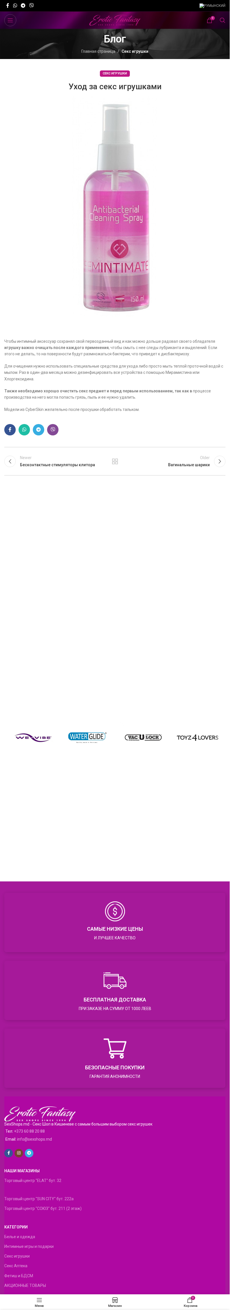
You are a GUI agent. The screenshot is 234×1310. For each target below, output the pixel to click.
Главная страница (98, 51)
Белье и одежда (19, 1236)
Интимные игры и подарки (29, 1246)
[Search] (222, 20)
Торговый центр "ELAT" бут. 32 (32, 1180)
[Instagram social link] (19, 1153)
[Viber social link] (31, 5)
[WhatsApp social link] (15, 5)
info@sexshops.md (34, 1139)
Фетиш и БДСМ (18, 1276)
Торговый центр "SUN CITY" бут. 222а (39, 1199)
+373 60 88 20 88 (29, 1131)
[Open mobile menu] (10, 20)
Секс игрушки (135, 51)
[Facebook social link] (7, 5)
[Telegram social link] (23, 5)
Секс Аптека (15, 1266)
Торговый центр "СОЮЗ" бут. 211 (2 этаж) (43, 1208)
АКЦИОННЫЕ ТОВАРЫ (25, 1285)
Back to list (114, 461)
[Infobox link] (114, 922)
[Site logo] (114, 20)
